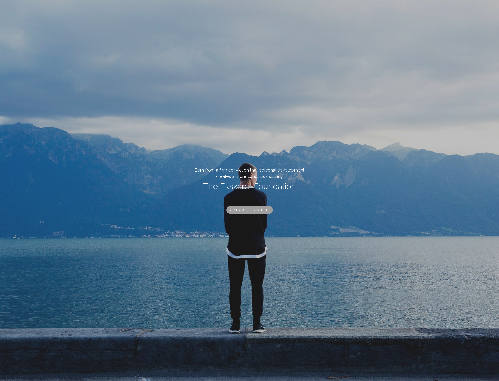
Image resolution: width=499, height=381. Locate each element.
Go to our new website (249, 182)
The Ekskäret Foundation (249, 159)
